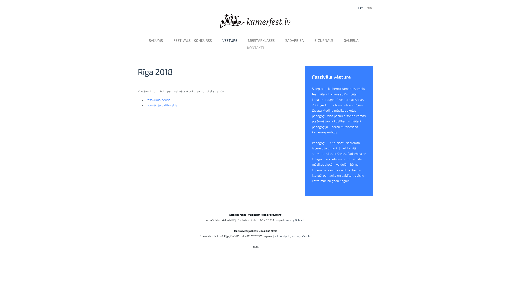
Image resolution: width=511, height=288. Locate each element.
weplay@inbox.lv (296, 220)
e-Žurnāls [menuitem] (323, 40)
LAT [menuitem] (360, 8)
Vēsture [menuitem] (229, 40)
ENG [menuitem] (369, 8)
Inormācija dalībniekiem (163, 105)
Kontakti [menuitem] (255, 47)
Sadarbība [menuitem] (294, 40)
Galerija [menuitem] (351, 40)
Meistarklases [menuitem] (261, 40)
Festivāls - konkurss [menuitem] (192, 40)
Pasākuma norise (158, 100)
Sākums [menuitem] (156, 40)
